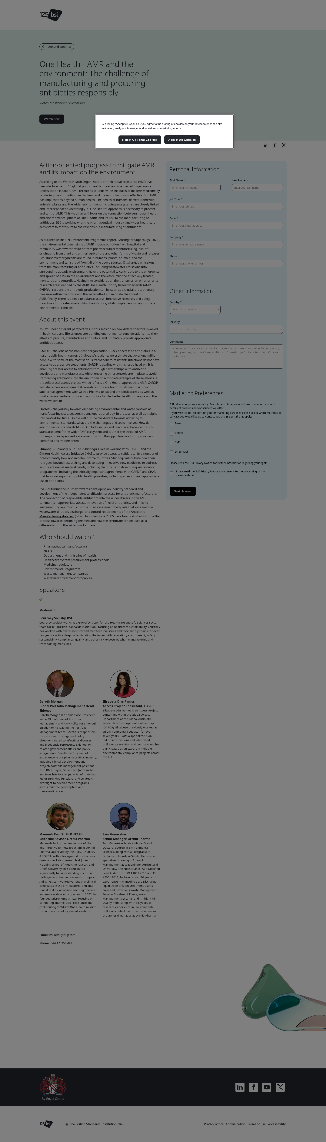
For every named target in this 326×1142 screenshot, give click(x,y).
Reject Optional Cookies (140, 139)
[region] (164, 131)
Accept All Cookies (182, 139)
